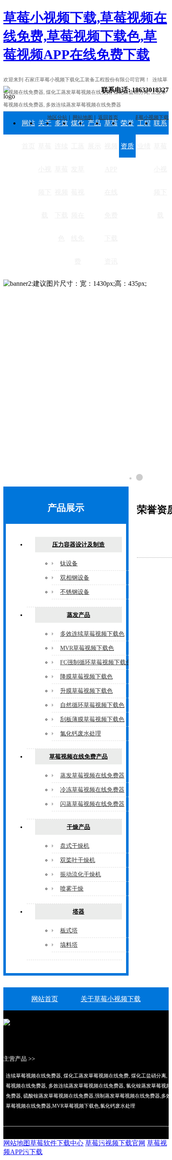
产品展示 (94, 134)
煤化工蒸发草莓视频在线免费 (77, 192)
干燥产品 (78, 827)
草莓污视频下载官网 (115, 1143)
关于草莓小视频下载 (44, 169)
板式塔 (69, 930)
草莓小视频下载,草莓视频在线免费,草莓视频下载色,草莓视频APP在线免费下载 (85, 36)
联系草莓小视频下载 (160, 169)
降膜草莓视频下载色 (86, 676)
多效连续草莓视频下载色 (61, 180)
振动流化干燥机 (80, 874)
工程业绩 (144, 134)
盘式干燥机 (74, 846)
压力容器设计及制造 (78, 544)
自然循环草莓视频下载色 (92, 705)
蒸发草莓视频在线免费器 (92, 775)
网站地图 (16, 1143)
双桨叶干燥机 (77, 860)
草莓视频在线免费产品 (78, 756)
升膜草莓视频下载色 (86, 691)
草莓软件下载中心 (56, 1143)
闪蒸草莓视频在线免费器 (92, 804)
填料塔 (69, 945)
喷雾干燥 (71, 889)
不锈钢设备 (74, 592)
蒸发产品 (78, 615)
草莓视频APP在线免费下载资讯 (111, 192)
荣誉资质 (127, 134)
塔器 (78, 912)
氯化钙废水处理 (80, 733)
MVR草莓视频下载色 (87, 648)
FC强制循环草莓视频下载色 (96, 662)
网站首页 (28, 134)
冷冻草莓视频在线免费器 (92, 790)
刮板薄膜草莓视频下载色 (92, 719)
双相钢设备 (74, 578)
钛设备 (69, 563)
